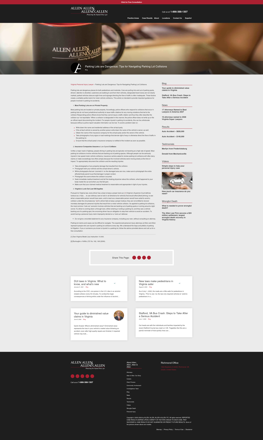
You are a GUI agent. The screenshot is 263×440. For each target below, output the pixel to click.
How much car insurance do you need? (176, 192)
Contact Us (177, 18)
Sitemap (159, 429)
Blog (86, 70)
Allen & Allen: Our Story (134, 375)
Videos (129, 405)
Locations (166, 18)
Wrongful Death (131, 408)
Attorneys (129, 372)
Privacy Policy (168, 429)
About (156, 18)
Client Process (131, 382)
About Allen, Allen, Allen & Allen (132, 364)
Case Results (147, 18)
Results (129, 398)
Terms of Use (179, 429)
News (128, 395)
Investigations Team (133, 389)
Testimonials (130, 402)
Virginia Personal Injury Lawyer (82, 84)
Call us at (175, 11)
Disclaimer (189, 429)
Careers (129, 379)
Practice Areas (133, 18)
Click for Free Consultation (131, 2)
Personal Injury (131, 412)
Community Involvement (134, 385)
